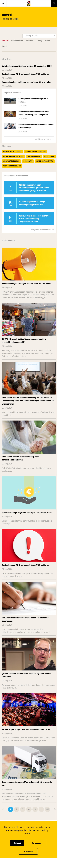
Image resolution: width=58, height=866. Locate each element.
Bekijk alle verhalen (43, 139)
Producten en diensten (35, 152)
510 (47, 809)
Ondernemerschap (11, 161)
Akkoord (17, 843)
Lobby (39, 40)
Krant (4, 46)
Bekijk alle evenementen (41, 229)
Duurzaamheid (34, 156)
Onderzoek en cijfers (12, 152)
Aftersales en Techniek (13, 156)
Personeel (27, 161)
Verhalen (30, 40)
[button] (54, 809)
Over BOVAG (49, 156)
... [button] (41, 809)
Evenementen (17, 40)
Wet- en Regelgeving (12, 166)
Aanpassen (36, 843)
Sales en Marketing (44, 161)
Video (47, 40)
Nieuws (5, 40)
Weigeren (28, 851)
